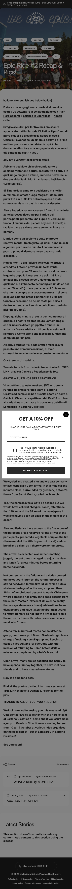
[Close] (66, 415)
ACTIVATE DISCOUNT (36, 470)
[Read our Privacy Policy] (63, 457)
